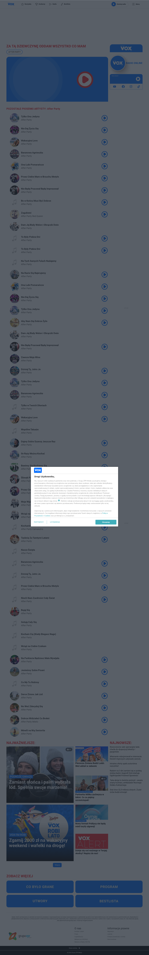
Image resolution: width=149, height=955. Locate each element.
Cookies (47, 516)
